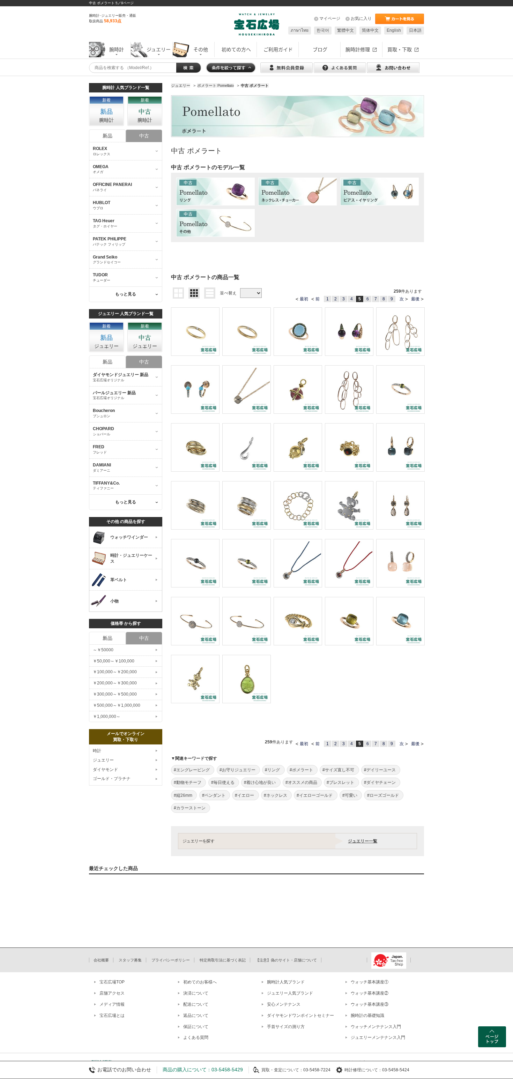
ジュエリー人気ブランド (290, 993)
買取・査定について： (282, 1069)
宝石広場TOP (112, 982)
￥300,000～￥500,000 (115, 694)
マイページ (329, 18)
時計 (97, 750)
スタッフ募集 (130, 960)
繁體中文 (345, 30)
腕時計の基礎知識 (367, 1015)
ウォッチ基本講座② (369, 993)
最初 (304, 299)
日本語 (415, 30)
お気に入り (361, 18)
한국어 (323, 30)
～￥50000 (103, 649)
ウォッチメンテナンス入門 (376, 1026)
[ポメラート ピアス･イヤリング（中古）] (379, 191)
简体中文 (370, 30)
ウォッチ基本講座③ (369, 1004)
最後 (415, 299)
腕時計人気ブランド (286, 982)
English (394, 30)
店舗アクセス (112, 993)
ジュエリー (103, 760)
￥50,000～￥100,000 (113, 661)
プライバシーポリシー (170, 960)
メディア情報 (112, 1004)
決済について (195, 993)
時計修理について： (363, 1069)
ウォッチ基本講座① (369, 982)
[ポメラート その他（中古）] (215, 223)
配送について (195, 1004)
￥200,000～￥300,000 (115, 683)
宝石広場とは (112, 1015)
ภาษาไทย (299, 30)
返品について (195, 1015)
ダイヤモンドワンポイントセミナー (300, 1015)
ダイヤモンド (105, 769)
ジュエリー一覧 (362, 841)
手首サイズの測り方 (286, 1026)
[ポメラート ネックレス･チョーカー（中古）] (297, 191)
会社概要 (101, 960)
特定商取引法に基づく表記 (223, 960)
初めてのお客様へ (200, 982)
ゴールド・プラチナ (112, 778)
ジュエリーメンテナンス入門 (378, 1037)
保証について (195, 1026)
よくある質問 (195, 1037)
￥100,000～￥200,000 (115, 671)
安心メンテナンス (283, 1004)
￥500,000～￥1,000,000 (116, 705)
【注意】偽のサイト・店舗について (286, 960)
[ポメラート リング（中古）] (215, 191)
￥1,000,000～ (106, 716)
